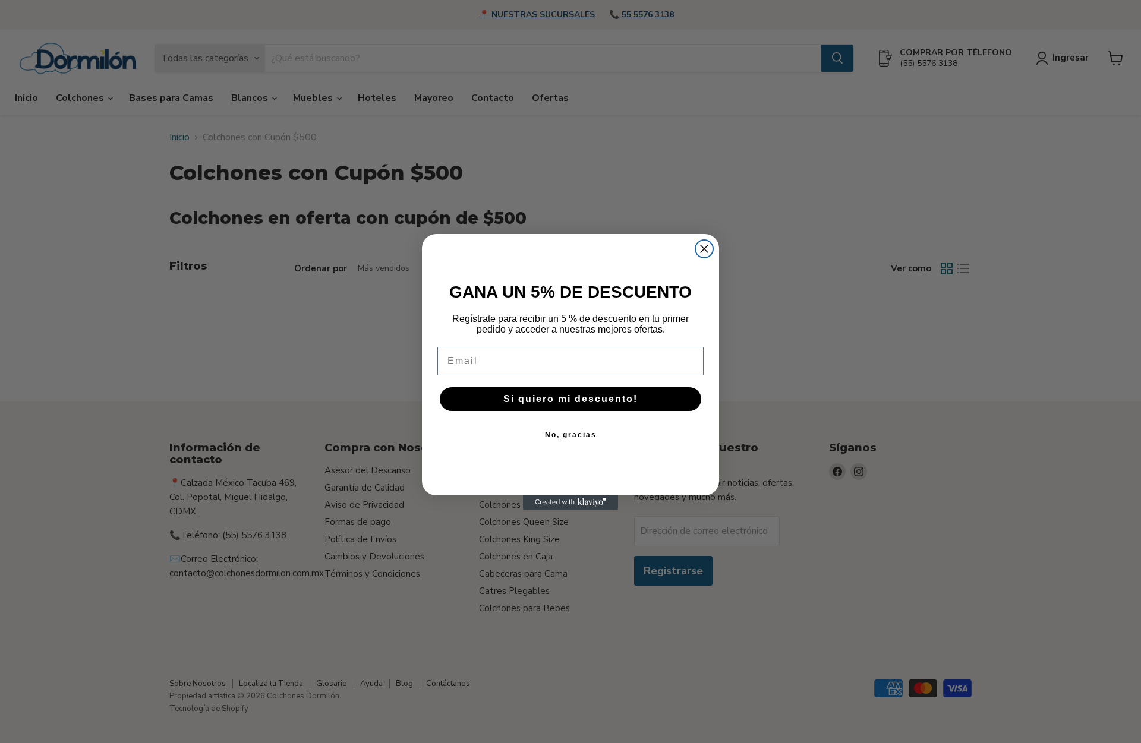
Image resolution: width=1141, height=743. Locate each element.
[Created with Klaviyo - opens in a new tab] (570, 502)
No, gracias (571, 435)
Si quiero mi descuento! (570, 399)
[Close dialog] (704, 249)
